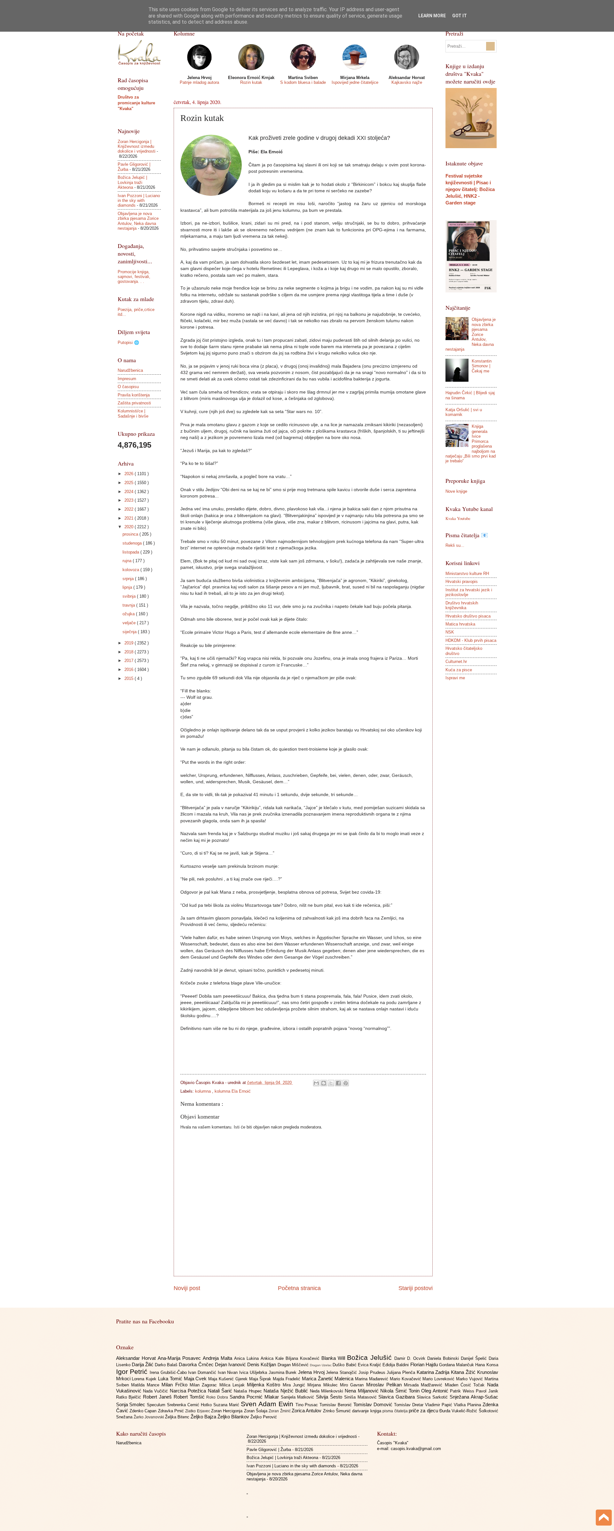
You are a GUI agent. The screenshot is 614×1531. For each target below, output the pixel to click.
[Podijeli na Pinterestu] (345, 1083)
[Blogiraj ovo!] (323, 1083)
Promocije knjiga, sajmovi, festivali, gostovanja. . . (134, 276)
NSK (449, 632)
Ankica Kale (273, 1358)
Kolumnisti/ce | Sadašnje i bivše (133, 413)
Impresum (127, 378)
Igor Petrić (133, 1371)
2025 (129, 482)
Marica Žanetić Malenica (328, 1378)
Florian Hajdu (424, 1364)
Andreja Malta (218, 1358)
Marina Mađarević (372, 1378)
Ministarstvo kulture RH (467, 573)
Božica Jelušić (370, 1357)
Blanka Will (334, 1358)
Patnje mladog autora (199, 82)
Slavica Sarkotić (433, 1397)
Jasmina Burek (283, 1372)
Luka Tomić (171, 1378)
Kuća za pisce (458, 669)
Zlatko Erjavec (198, 1411)
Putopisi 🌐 (128, 342)
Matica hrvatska (460, 624)
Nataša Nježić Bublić (287, 1390)
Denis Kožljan (262, 1364)
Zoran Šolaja (256, 1410)
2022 (129, 509)
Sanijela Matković (298, 1397)
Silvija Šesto (330, 1396)
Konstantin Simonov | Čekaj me (482, 366)
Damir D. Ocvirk (410, 1358)
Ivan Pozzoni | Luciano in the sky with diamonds (139, 200)
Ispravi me (455, 677)
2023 (129, 500)
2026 (129, 473)
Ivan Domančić (202, 1372)
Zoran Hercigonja (227, 1410)
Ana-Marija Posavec (180, 1358)
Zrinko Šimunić (337, 1410)
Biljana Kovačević (303, 1358)
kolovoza (131, 569)
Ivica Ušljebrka (253, 1372)
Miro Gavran (353, 1385)
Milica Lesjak (233, 1385)
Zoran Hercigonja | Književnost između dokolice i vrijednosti (136, 146)
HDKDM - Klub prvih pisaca (470, 640)
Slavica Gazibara (397, 1396)
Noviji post (187, 1288)
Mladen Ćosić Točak (466, 1385)
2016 (129, 669)
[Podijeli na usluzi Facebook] (338, 1083)
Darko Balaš (167, 1364)
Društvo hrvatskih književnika (461, 605)
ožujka (129, 613)
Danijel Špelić (475, 1358)
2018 (129, 652)
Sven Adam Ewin (268, 1403)
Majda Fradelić (287, 1378)
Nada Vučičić (156, 1391)
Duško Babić (345, 1364)
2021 (129, 518)
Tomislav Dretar (409, 1404)
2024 (129, 491)
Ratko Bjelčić (129, 1397)
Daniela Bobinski (444, 1358)
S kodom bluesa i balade (303, 82)
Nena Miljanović (362, 1390)
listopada (131, 552)
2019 (129, 643)
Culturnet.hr (456, 661)
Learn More (432, 15)
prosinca (130, 534)
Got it (459, 15)
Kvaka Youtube (457, 518)
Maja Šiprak (261, 1378)
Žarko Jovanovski (149, 1417)
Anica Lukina (247, 1358)
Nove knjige (456, 491)
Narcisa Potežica (189, 1390)
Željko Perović (263, 1417)
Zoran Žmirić (280, 1411)
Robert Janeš (158, 1396)
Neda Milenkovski (327, 1391)
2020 (129, 526)
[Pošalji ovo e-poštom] (316, 1083)
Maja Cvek (196, 1378)
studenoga (132, 543)
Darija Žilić (143, 1364)
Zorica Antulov (307, 1410)
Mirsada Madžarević (424, 1385)
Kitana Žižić (464, 1372)
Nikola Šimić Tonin (400, 1390)
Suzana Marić (227, 1404)
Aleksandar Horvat (137, 1358)
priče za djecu (424, 1410)
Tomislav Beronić (336, 1404)
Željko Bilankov (233, 1416)
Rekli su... (454, 545)
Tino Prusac (307, 1404)
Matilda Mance (146, 1385)
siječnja (130, 631)
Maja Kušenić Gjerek (228, 1378)
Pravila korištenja (134, 395)
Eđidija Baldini (396, 1364)
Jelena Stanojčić (342, 1372)
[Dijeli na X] (331, 1083)
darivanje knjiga (367, 1410)
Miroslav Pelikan (385, 1384)
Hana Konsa (486, 1364)
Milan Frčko (175, 1384)
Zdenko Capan (144, 1410)
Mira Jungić (295, 1385)
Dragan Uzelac (321, 1365)
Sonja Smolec (131, 1404)
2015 (129, 678)
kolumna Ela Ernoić (233, 1091)
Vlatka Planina (468, 1404)
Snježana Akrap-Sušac (474, 1396)
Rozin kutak (251, 82)
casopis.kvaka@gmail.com (416, 1448)
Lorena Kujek (145, 1378)
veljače (129, 622)
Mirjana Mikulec (323, 1385)
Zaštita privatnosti (134, 403)
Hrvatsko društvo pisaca (468, 616)
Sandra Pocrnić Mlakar (255, 1396)
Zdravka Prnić (171, 1410)
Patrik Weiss (463, 1391)
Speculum (157, 1404)
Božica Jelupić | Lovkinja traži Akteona (132, 182)
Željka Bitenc (178, 1417)
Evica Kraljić (370, 1364)
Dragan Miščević (294, 1364)
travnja (129, 605)
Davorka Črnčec (197, 1364)
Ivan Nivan (228, 1372)
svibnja (129, 596)
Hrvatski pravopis (461, 581)
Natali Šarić (221, 1390)
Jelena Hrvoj (312, 1372)
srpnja (128, 578)
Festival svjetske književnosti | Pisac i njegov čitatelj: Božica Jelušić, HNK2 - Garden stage (470, 189)
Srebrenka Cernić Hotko (190, 1404)
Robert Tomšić (190, 1396)
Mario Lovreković (439, 1378)
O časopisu (128, 386)
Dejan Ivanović (231, 1364)
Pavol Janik (487, 1391)
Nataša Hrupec (249, 1391)
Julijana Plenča (401, 1372)
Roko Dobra (218, 1397)
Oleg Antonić (435, 1390)
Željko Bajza (204, 1416)
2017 (129, 660)
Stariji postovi (415, 1288)
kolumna (203, 1091)
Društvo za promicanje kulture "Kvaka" (136, 103)
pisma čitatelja (395, 1411)
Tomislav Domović (373, 1404)
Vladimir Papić (439, 1404)
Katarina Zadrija (434, 1372)
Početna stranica (299, 1288)
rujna (127, 560)
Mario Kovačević (406, 1378)
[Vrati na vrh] (604, 1518)
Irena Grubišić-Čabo (169, 1372)
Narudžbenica (130, 370)
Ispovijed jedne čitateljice (355, 82)
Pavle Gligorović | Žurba (269, 1449)
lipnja (127, 587)
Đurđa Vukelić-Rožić (459, 1410)
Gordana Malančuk (457, 1364)
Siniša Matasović (361, 1397)
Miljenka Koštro (265, 1384)
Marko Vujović (470, 1378)
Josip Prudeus (372, 1372)
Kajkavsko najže (406, 82)
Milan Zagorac (204, 1385)
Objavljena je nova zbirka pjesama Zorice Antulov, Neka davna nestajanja (138, 221)
